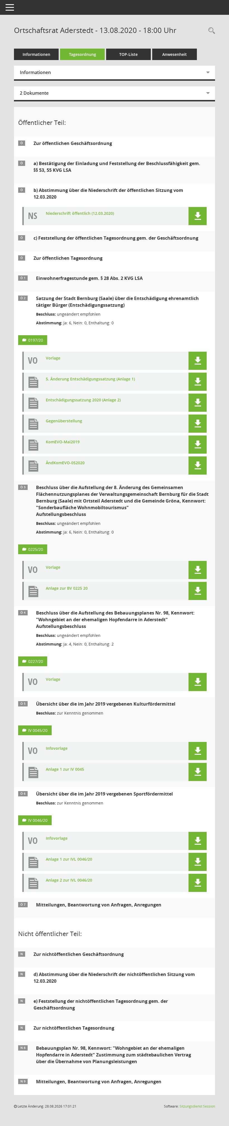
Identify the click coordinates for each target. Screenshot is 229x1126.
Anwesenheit (174, 54)
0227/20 (35, 661)
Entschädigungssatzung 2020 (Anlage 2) (83, 400)
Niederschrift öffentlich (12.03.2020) (80, 213)
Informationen (36, 54)
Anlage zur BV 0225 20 (67, 588)
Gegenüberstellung (64, 421)
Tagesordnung (82, 54)
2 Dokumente (34, 93)
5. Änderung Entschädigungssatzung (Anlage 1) (90, 379)
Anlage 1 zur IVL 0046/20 (69, 859)
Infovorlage (57, 748)
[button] (198, 216)
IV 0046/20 (37, 820)
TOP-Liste (128, 54)
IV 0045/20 (37, 730)
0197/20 (35, 340)
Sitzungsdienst (197, 1106)
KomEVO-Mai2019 (63, 442)
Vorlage (53, 358)
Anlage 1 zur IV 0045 (65, 769)
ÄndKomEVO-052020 (65, 463)
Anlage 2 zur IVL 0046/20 (69, 880)
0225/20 (35, 549)
